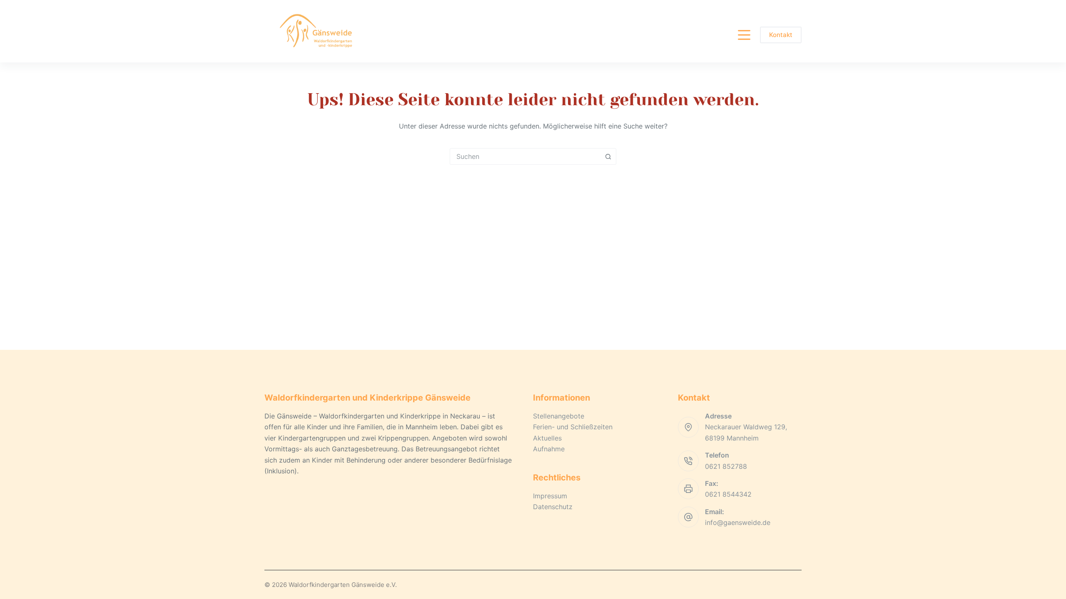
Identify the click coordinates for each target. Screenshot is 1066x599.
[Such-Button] (608, 156)
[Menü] (744, 35)
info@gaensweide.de (737, 522)
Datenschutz (553, 506)
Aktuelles (547, 438)
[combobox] (525, 156)
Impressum (550, 496)
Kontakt (780, 35)
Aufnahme (549, 449)
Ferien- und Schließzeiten (573, 427)
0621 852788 (726, 466)
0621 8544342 (728, 494)
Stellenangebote (558, 416)
